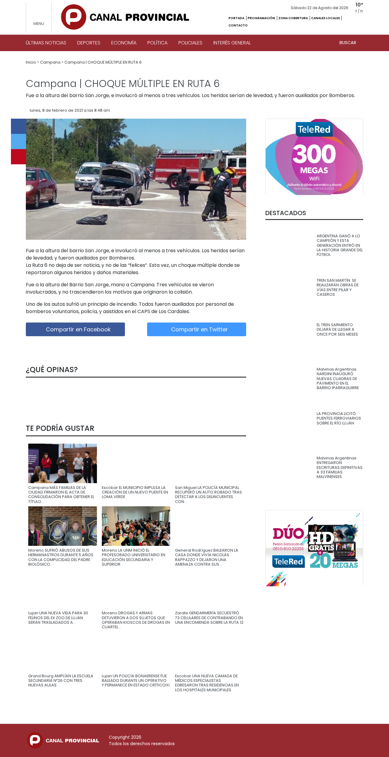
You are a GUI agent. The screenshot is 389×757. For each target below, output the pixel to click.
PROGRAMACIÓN (262, 18)
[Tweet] (18, 141)
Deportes (88, 42)
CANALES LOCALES (325, 18)
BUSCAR (348, 43)
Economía (123, 42)
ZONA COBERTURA (293, 18)
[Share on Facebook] (18, 126)
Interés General (232, 42)
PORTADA (237, 18)
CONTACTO (238, 25)
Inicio (31, 62)
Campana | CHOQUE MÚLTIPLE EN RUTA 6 (103, 62)
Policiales (190, 42)
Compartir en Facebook (77, 329)
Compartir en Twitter (199, 329)
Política (157, 42)
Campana (50, 62)
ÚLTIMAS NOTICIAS (46, 42)
